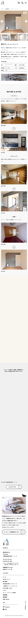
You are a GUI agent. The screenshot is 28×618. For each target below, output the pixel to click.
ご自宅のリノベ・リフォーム (10, 586)
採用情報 (5, 594)
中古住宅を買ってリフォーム (10, 583)
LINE (6, 609)
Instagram (7, 606)
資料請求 (5, 597)
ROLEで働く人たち (7, 588)
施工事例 (5, 581)
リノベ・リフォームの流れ (9, 592)
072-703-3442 (15, 448)
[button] (26, 21)
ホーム (4, 577)
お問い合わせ (6, 599)
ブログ (4, 590)
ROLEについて (6, 579)
